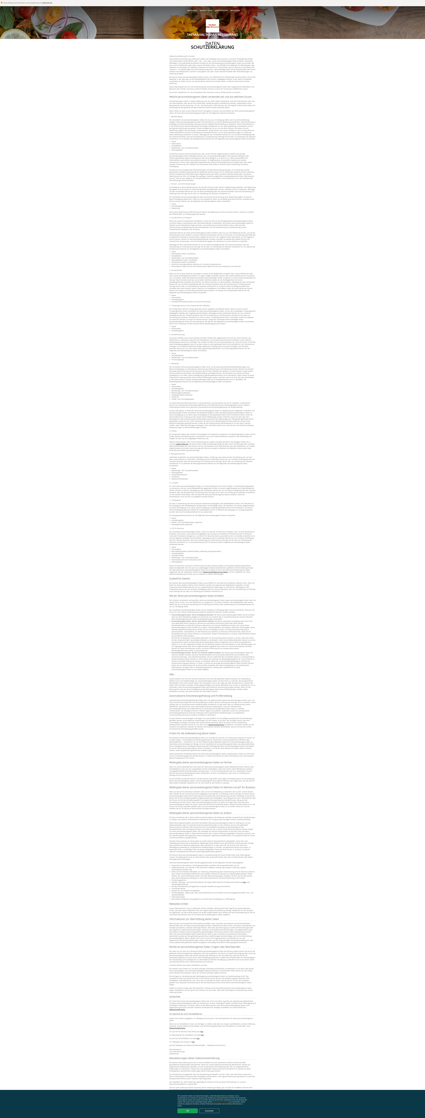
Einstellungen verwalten (220, 1102)
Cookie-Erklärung (182, 444)
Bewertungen (206, 10)
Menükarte (192, 10)
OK (187, 1111)
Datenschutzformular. (177, 1028)
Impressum (235, 10)
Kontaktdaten (221, 10)
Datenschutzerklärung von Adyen (215, 572)
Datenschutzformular (216, 725)
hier (244, 882)
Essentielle (209, 1111)
